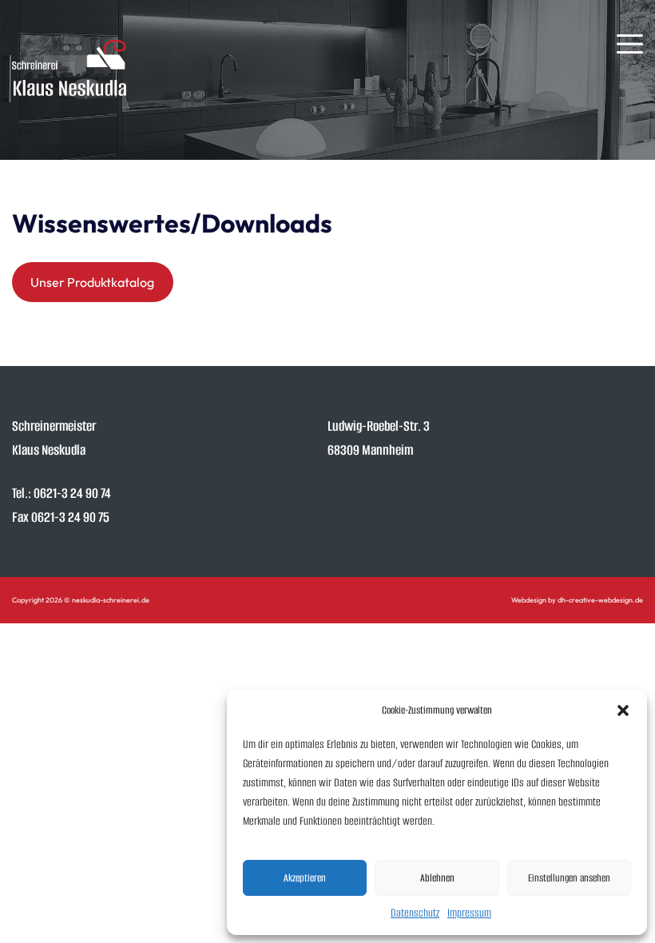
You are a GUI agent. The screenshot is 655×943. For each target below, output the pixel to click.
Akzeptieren (305, 877)
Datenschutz (415, 913)
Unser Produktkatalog (92, 282)
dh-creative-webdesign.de (600, 599)
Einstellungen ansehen (569, 877)
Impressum (469, 913)
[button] (623, 710)
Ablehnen (437, 877)
